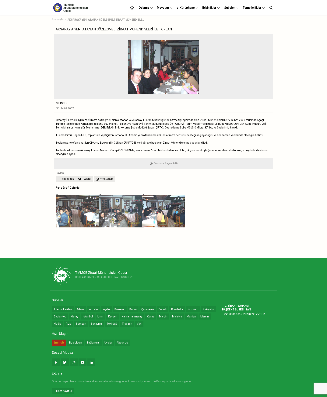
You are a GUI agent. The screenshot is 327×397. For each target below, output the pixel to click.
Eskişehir (208, 309)
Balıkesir (119, 309)
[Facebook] (56, 362)
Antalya (93, 309)
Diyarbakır (177, 309)
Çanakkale (147, 309)
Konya (150, 316)
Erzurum (193, 309)
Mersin (204, 316)
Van (139, 323)
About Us (122, 342)
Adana (80, 309)
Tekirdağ (112, 323)
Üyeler (108, 342)
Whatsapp (106, 178)
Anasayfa (58, 19)
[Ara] (271, 8)
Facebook (68, 178)
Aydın (106, 309)
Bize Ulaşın (75, 342)
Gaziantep (60, 316)
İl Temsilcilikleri (63, 309)
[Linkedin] (91, 362)
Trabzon (127, 323)
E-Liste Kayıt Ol (63, 390)
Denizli (163, 309)
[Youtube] (82, 362)
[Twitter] (65, 362)
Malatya (177, 316)
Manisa (191, 316)
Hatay (74, 316)
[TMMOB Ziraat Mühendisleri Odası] (61, 275)
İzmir (100, 316)
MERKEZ (61, 103)
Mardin (163, 316)
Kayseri (112, 316)
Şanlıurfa (96, 323)
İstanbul (88, 316)
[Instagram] (74, 362)
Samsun (81, 323)
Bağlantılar (93, 342)
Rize (68, 323)
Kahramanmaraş (132, 316)
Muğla (57, 323)
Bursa (133, 309)
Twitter (86, 178)
